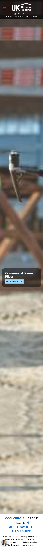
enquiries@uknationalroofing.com (23, 16)
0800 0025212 (24, 14)
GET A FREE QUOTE (14, 281)
